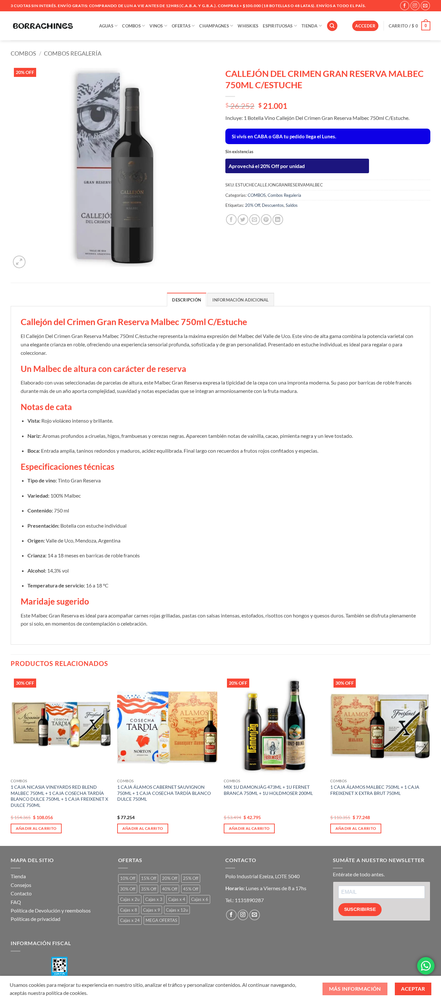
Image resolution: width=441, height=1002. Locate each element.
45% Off (190, 888)
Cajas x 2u (129, 899)
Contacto (21, 893)
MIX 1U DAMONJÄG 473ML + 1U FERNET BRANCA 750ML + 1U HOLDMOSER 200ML (268, 790)
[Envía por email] (254, 219)
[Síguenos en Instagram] (415, 5)
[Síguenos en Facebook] (404, 5)
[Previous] (11, 760)
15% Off (148, 878)
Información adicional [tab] (240, 299)
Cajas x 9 (151, 909)
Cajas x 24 (130, 920)
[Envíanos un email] (425, 5)
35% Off (148, 888)
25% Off (190, 878)
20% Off (252, 205)
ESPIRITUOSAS (277, 25)
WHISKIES (248, 25)
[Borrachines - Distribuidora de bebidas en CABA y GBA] (43, 26)
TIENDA (310, 25)
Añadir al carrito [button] (36, 828)
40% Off (169, 888)
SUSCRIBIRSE (360, 909)
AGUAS (106, 25)
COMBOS (131, 25)
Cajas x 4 (176, 899)
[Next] (430, 760)
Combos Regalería (72, 53)
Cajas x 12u (177, 909)
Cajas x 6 (199, 899)
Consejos (21, 885)
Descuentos (273, 205)
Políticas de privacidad (35, 919)
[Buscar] (332, 26)
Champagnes (214, 25)
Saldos (292, 205)
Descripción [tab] (186, 299)
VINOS (156, 25)
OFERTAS (181, 25)
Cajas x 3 (153, 899)
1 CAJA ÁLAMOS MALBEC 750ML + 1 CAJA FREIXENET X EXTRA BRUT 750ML (374, 790)
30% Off (127, 888)
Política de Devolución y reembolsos (51, 910)
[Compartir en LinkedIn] (277, 219)
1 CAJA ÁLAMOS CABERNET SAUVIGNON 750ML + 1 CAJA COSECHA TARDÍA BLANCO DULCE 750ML (164, 793)
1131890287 (249, 900)
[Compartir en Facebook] (231, 219)
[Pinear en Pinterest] (266, 219)
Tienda (18, 876)
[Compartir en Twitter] (243, 219)
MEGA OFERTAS (161, 920)
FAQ (16, 902)
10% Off (127, 878)
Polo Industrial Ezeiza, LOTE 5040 (262, 876)
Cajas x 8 (128, 909)
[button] (365, 26)
